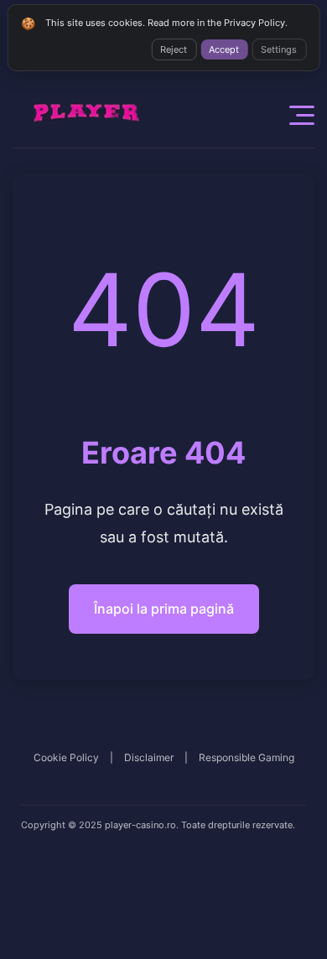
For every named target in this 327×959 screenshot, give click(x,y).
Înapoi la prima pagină (164, 608)
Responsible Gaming (246, 757)
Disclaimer (149, 757)
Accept (224, 49)
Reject (173, 49)
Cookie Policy (66, 757)
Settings (279, 49)
